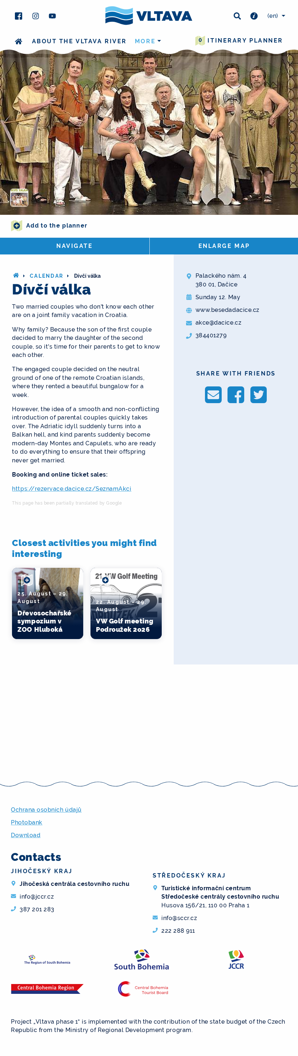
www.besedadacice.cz (227, 309)
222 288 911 (178, 930)
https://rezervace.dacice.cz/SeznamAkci (71, 488)
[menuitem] (275, 16)
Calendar (46, 276)
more (145, 41)
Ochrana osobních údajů (46, 809)
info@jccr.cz (37, 896)
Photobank (27, 822)
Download (25, 835)
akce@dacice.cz (218, 322)
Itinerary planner (240, 40)
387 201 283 (37, 909)
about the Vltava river (79, 41)
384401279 (211, 335)
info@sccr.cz (179, 918)
